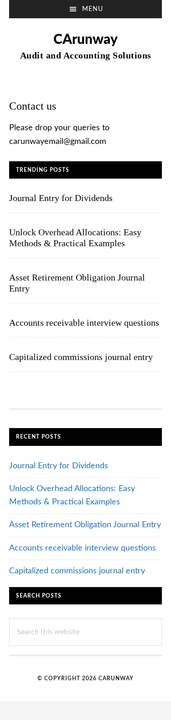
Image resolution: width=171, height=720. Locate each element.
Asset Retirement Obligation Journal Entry (85, 525)
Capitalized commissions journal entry (81, 357)
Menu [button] (92, 9)
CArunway (85, 40)
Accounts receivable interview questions (84, 323)
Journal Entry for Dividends (61, 198)
